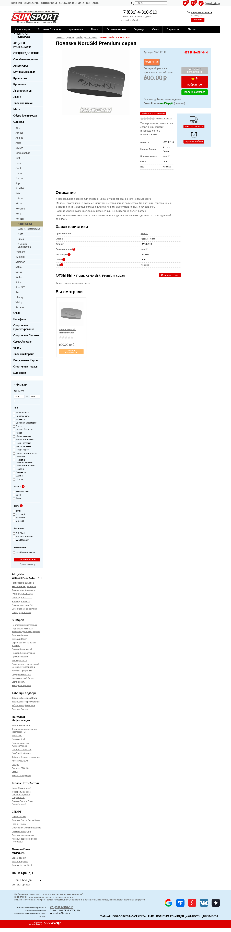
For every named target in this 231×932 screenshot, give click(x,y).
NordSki (20, 219)
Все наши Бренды (21, 885)
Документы (210, 916)
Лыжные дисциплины (23, 835)
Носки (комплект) (24, 440)
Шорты (19, 479)
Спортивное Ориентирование (23, 327)
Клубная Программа (22, 671)
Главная (16, 3)
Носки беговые (23, 443)
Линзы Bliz (17, 736)
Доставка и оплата (71, 3)
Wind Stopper (22, 540)
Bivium (19, 148)
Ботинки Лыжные (24, 72)
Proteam (20, 252)
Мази (16, 109)
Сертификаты (18, 682)
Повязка (20, 469)
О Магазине (31, 3)
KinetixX (20, 188)
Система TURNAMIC (21, 750)
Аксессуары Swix (20, 761)
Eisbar (19, 173)
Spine (18, 282)
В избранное (194, 81)
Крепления (20, 78)
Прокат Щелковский (22, 649)
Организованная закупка (24, 609)
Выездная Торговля (21, 685)
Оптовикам (49, 3)
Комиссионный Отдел (22, 678)
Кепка (19, 433)
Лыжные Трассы (20, 861)
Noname (20, 208)
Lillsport (20, 198)
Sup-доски (19, 373)
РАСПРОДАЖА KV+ (21, 601)
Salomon (20, 262)
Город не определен (169, 99)
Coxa (18, 163)
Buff (18, 158)
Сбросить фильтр (27, 564)
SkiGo (19, 272)
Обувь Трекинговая (25, 115)
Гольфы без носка (24, 430)
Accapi (19, 133)
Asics (18, 143)
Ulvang (19, 297)
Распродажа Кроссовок (23, 590)
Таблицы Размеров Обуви (25, 698)
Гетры (18, 426)
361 (18, 127)
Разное (20, 307)
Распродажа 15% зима (23, 583)
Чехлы (17, 348)
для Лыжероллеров (26, 552)
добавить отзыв (164, 119)
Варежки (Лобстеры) (26, 423)
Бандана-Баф (18, 739)
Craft (18, 168)
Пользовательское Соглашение (133, 916)
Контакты (92, 3)
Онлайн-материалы (25, 59)
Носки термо (22, 450)
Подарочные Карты (25, 360)
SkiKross (20, 277)
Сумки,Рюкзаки (22, 341)
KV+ (18, 193)
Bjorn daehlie (23, 153)
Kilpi (18, 183)
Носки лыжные (23, 446)
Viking (19, 302)
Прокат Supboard (20, 657)
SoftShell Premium (24, 537)
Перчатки (21, 457)
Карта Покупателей (21, 788)
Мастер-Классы (19, 660)
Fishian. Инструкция (21, 775)
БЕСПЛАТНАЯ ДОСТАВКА (24, 586)
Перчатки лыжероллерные (24, 461)
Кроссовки (19, 84)
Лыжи (17, 97)
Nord (18, 214)
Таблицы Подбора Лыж (23, 705)
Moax (19, 203)
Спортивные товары (25, 366)
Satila (19, 267)
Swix (18, 292)
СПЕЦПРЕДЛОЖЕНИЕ (26, 53)
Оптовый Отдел (19, 639)
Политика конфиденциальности (178, 916)
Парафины (19, 319)
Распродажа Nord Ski (22, 605)
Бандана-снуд (23, 416)
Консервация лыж (21, 725)
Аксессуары (20, 65)
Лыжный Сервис (23, 354)
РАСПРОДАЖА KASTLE (22, 594)
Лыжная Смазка (20, 709)
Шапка (19, 476)
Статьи (15, 772)
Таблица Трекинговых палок (26, 757)
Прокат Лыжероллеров (23, 653)
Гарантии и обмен (194, 141)
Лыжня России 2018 (22, 865)
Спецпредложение (21, 612)
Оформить (198, 20)
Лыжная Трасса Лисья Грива (26, 820)
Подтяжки (21, 472)
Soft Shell (20, 533)
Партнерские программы (24, 625)
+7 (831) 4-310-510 (139, 12)
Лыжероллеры (22, 90)
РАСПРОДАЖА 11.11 (22, 598)
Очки (16, 313)
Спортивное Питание (26, 335)
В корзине (201, 12)
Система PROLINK (20, 768)
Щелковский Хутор (21, 831)
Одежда (18, 122)
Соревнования (19, 816)
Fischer (19, 178)
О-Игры (15, 764)
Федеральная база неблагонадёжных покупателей (21, 795)
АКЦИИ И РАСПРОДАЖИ (22, 45)
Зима (21, 239)
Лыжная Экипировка (24, 245)
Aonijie (19, 138)
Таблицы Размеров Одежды (26, 702)
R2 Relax (20, 257)
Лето (20, 234)
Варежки (20, 419)
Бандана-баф (22, 413)
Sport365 (20, 287)
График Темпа (19, 824)
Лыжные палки (22, 103)
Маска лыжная (23, 436)
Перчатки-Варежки (25, 466)
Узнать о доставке (194, 126)
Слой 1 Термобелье (29, 229)
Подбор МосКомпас (22, 753)
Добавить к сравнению (153, 113)
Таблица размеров (194, 92)
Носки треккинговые (26, 453)
